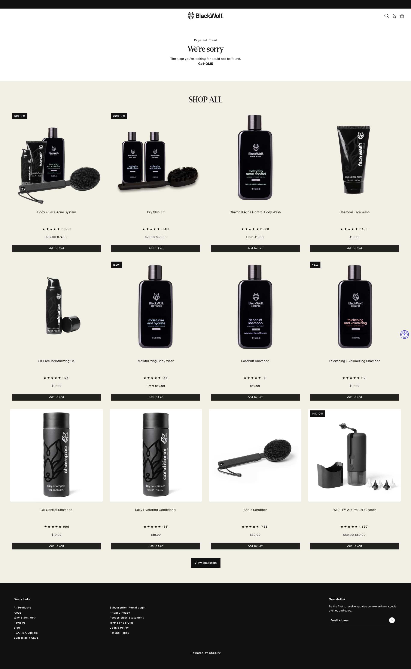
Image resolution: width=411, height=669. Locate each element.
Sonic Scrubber (255, 510)
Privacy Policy (120, 612)
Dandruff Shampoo (255, 361)
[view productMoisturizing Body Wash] (156, 306)
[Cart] (402, 16)
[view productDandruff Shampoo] (255, 306)
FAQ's (17, 612)
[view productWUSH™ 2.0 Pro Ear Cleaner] (354, 455)
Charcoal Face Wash (355, 212)
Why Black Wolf (25, 617)
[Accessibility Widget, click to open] (404, 334)
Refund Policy (119, 633)
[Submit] (392, 620)
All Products (22, 607)
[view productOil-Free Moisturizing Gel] (56, 306)
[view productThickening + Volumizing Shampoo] (354, 306)
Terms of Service (122, 623)
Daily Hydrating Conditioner (156, 510)
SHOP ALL (205, 99)
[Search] (386, 16)
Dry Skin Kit (156, 212)
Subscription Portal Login (128, 607)
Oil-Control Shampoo (56, 510)
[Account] (394, 16)
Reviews (19, 623)
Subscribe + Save (26, 637)
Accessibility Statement (127, 617)
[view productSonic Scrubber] (255, 455)
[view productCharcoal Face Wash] (354, 157)
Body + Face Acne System (56, 212)
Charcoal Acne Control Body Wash (255, 212)
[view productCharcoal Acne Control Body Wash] (255, 157)
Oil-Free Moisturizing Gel (56, 361)
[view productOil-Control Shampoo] (56, 455)
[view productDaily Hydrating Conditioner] (156, 455)
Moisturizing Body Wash (156, 361)
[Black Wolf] (205, 15)
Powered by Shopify (206, 653)
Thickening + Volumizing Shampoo (354, 361)
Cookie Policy (119, 627)
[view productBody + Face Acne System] (56, 157)
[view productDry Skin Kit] (156, 157)
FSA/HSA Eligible (26, 633)
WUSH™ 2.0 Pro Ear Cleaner (354, 510)
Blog (17, 627)
